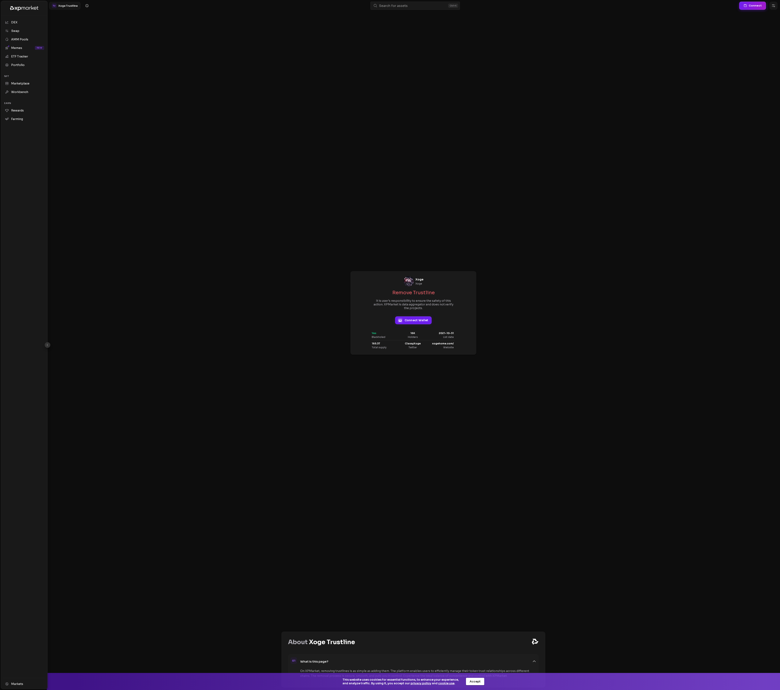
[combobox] (413, 5)
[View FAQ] (87, 6)
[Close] (47, 345)
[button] (418, 661)
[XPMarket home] (24, 8)
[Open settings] (773, 6)
